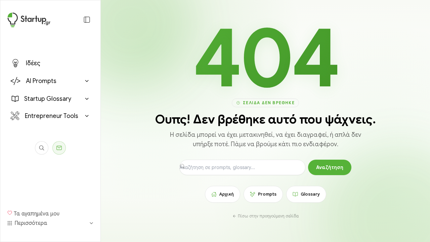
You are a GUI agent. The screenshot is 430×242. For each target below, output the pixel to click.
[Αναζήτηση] (41, 148)
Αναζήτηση (329, 167)
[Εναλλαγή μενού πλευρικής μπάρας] (87, 20)
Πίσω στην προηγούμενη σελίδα (268, 215)
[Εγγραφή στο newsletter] (59, 148)
